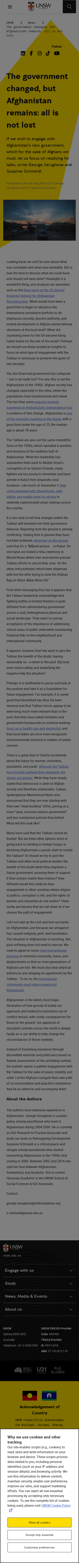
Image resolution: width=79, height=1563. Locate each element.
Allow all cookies (39, 1522)
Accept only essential (39, 1534)
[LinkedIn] (24, 53)
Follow (57, 46)
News (31, 23)
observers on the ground (51, 540)
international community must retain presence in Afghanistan (31, 984)
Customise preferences (39, 1547)
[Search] (69, 6)
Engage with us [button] (19, 1270)
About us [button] (13, 1309)
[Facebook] (31, 53)
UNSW (10, 23)
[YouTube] (56, 53)
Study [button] (10, 1283)
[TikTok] (48, 53)
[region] (39, 1496)
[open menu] (9, 6)
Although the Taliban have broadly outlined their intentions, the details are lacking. (37, 772)
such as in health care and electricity (33, 728)
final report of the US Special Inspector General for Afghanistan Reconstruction (35, 296)
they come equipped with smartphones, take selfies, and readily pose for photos (36, 491)
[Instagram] (39, 53)
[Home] (39, 7)
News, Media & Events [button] (26, 1296)
